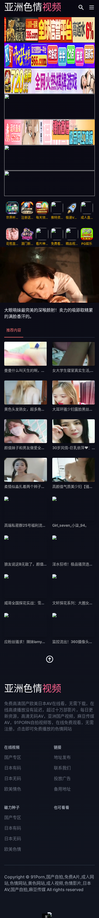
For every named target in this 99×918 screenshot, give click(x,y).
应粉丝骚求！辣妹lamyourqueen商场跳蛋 (38, 641)
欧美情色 (12, 789)
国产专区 (12, 757)
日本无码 (12, 778)
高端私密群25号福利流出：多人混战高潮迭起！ (43, 525)
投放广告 (62, 778)
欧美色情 (12, 849)
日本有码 (12, 767)
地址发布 (62, 757)
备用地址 (62, 789)
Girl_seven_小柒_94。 (70, 525)
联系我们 (62, 767)
